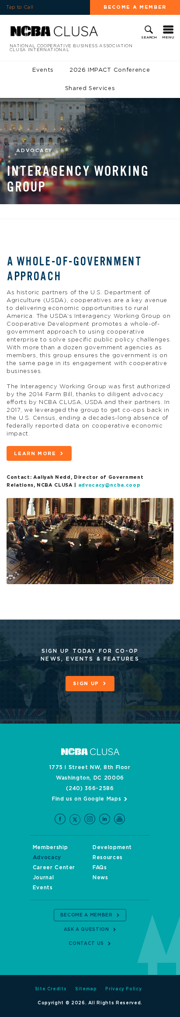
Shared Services (90, 88)
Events (43, 70)
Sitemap (86, 989)
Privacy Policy (123, 989)
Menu (168, 37)
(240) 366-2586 (90, 788)
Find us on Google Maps (86, 798)
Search (149, 37)
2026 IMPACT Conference (109, 70)
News (100, 877)
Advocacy (47, 857)
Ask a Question (86, 929)
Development (112, 847)
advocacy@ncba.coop (109, 485)
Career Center (54, 867)
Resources (108, 857)
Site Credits (51, 989)
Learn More (35, 453)
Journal (43, 877)
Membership (50, 847)
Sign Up (86, 683)
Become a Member (135, 7)
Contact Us (86, 943)
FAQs (100, 867)
